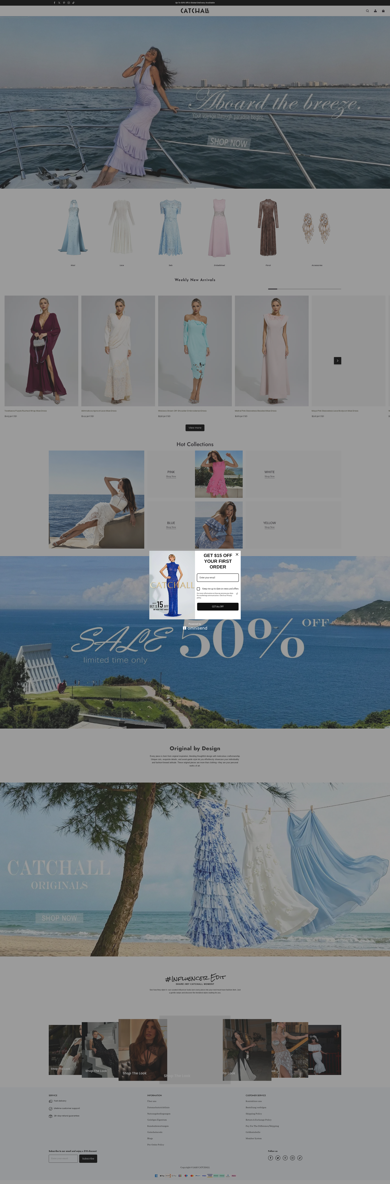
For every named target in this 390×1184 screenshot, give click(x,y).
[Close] (237, 554)
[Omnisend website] (195, 626)
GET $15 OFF (218, 606)
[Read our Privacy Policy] (237, 593)
